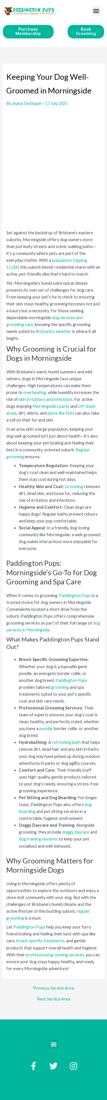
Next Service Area (53, 999)
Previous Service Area (53, 988)
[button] (96, 11)
